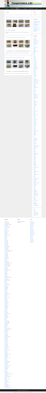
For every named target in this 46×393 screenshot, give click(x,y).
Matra (5, 314)
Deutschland (35, 79)
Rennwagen (35, 164)
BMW (34, 52)
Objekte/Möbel (25, 8)
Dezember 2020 (32, 225)
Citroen (5, 255)
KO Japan (35, 116)
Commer (5, 256)
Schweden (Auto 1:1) (36, 171)
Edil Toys (35, 85)
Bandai (35, 48)
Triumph (5, 374)
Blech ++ (20, 8)
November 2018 (32, 232)
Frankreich (35, 93)
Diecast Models (12, 8)
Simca (34, 175)
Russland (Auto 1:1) (36, 167)
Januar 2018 (31, 241)
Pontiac (5, 341)
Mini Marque (35, 138)
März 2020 (31, 228)
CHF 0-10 (35, 60)
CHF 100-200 (13, 32)
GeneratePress (27, 390)
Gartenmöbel (35, 96)
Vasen (34, 198)
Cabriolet (35, 56)
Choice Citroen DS (36, 68)
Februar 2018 (32, 240)
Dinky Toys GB (20, 32)
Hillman (5, 283)
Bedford (35, 49)
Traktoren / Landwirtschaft (8, 373)
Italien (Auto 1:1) (36, 111)
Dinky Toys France (36, 82)
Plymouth (35, 154)
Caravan (10, 32)
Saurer (34, 168)
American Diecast (6, 226)
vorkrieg (35, 202)
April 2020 (31, 227)
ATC (34, 45)
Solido (34, 177)
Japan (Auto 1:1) (36, 114)
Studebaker (35, 184)
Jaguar (34, 112)
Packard (35, 150)
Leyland (35, 124)
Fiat (34, 89)
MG (34, 136)
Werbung (35, 204)
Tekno (5, 370)
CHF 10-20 (13, 73)
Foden (34, 91)
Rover (34, 166)
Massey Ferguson (6, 313)
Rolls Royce (35, 165)
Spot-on (35, 180)
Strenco (35, 183)
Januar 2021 (31, 224)
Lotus (34, 127)
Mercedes (5, 316)
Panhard (35, 151)
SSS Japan (35, 181)
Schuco (34, 170)
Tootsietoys (6, 372)
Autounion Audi (36, 47)
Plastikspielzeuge (36, 153)
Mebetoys (5, 315)
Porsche (5, 342)
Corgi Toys (5, 257)
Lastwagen (35, 122)
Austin (34, 46)
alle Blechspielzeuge (7, 224)
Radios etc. (5, 343)
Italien (34, 110)
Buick (34, 54)
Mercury (35, 135)
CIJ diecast (5, 254)
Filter (16, 8)
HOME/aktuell (6, 8)
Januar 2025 (31, 221)
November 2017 (32, 242)
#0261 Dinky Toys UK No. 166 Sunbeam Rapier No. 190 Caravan (18, 17)
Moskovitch (35, 143)
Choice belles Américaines (7, 250)
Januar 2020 (31, 229)
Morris (34, 142)
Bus (34, 55)
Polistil (34, 155)
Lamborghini (35, 119)
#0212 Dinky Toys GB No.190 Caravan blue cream (15, 57)
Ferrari (34, 88)
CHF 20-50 (35, 63)
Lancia (34, 121)
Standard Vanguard (36, 182)
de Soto (35, 78)
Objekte (35, 147)
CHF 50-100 (35, 65)
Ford (34, 92)
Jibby (34, 115)
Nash (34, 144)
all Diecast (8, 32)
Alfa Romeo (6, 222)
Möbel (34, 141)
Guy (34, 99)
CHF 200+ (35, 64)
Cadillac (35, 57)
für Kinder (35, 95)
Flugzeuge (35, 90)
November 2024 (32, 223)
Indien (34, 108)
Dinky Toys (16, 32)
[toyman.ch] (23, 3)
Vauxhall (35, 199)
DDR (5, 259)
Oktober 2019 (32, 231)
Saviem (35, 169)
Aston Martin (6, 227)
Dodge (34, 84)
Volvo (34, 201)
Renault (35, 163)
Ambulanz (5, 225)
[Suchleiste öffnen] (41, 9)
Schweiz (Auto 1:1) (36, 174)
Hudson (5, 288)
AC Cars (35, 37)
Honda (5, 285)
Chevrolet (35, 59)
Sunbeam (5, 368)
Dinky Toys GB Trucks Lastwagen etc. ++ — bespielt (36, 30)
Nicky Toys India (36, 145)
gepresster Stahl (36, 97)
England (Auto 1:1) (27, 32)
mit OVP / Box (35, 139)
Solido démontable (36, 178)
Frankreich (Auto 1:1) (36, 94)
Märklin (5, 311)
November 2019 (32, 230)
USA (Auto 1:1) (35, 197)
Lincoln (35, 125)
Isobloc (35, 109)
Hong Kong (5, 286)
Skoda (34, 176)
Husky (34, 107)
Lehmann (35, 123)
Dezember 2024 (32, 222)
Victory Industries (36, 200)
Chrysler (35, 69)
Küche (34, 118)
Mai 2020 (31, 226)
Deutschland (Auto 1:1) (37, 80)
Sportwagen (35, 179)
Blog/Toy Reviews (31, 8)
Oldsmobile (35, 148)
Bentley (35, 50)
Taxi (5, 369)
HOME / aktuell (6, 284)
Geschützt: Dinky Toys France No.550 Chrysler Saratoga (37, 22)
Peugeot (35, 152)
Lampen (35, 120)
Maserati (5, 312)
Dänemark (5, 258)
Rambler (5, 344)
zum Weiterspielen (26, 73)
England (23, 32)
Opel (34, 149)
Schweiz (35, 172)
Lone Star (35, 126)
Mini (34, 137)
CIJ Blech (35, 70)
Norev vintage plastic (36, 146)
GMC (34, 98)
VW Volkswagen (36, 203)
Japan (34, 113)
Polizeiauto (5, 340)
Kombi (34, 117)
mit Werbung (35, 140)
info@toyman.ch (19, 222)
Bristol (34, 53)
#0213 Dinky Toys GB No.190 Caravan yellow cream (15, 37)
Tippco (5, 371)
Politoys (5, 339)
